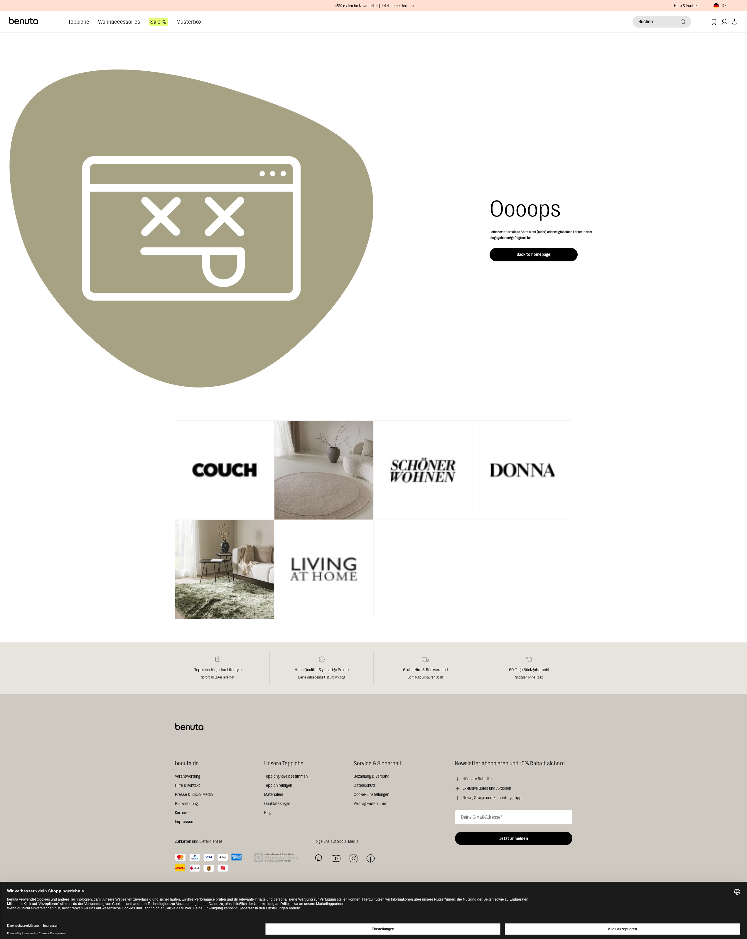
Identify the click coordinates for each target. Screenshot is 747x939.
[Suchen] (683, 21)
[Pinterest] (318, 858)
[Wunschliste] (714, 22)
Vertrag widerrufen (370, 803)
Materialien (273, 794)
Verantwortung (187, 776)
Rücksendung (186, 803)
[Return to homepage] (24, 21)
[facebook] (370, 858)
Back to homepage (533, 254)
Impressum (184, 821)
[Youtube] (336, 858)
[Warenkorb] (734, 22)
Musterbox (188, 21)
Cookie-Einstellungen (371, 794)
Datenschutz (364, 785)
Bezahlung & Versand (371, 776)
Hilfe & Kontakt (686, 5)
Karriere (181, 812)
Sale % (158, 21)
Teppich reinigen (278, 785)
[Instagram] (353, 858)
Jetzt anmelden (513, 838)
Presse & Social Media (194, 794)
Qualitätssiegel (277, 803)
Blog (268, 812)
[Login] (724, 22)
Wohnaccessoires (119, 21)
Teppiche (78, 21)
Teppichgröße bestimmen (286, 776)
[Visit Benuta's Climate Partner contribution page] (278, 857)
